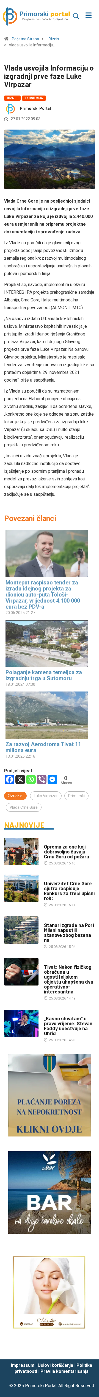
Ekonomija (34, 98)
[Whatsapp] (31, 779)
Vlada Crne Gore (24, 807)
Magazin (51, 1013)
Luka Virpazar (46, 796)
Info (47, 878)
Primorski (76, 796)
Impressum (22, 1365)
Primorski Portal (35, 108)
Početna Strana (25, 39)
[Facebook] (9, 779)
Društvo (51, 841)
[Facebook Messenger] (52, 779)
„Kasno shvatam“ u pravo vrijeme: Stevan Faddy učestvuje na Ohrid (68, 1025)
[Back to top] (87, 1350)
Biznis (54, 39)
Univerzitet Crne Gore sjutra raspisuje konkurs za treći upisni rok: (69, 890)
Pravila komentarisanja (64, 1371)
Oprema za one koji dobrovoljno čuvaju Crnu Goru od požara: (67, 852)
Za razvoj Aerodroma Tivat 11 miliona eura (43, 747)
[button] (76, 15)
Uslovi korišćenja (55, 1365)
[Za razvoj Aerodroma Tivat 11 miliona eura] (47, 714)
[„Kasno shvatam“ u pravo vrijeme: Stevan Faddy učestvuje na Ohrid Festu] (21, 1023)
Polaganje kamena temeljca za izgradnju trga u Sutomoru (44, 675)
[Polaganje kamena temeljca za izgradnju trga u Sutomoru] (47, 643)
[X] (20, 779)
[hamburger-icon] (88, 16)
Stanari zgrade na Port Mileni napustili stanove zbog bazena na (69, 932)
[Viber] (41, 779)
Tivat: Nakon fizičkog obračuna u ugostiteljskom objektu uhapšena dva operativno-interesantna (68, 979)
